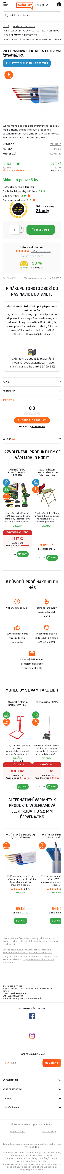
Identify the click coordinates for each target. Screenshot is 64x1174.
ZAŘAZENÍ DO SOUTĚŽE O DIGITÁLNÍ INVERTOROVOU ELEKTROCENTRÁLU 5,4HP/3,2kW (32, 362)
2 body (42, 210)
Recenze (9, 400)
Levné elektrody (29, 941)
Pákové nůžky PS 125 (47, 702)
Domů (6, 26)
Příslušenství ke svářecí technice (25, 31)
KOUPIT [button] (24, 554)
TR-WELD (55, 144)
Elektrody (55, 31)
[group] (17, 514)
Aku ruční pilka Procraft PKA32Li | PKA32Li (17, 472)
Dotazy (9, 438)
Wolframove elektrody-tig (22, 35)
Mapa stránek (17, 1131)
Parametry (9, 391)
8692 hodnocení (40, 251)
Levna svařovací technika (16, 938)
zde (37, 1147)
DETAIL (20, 921)
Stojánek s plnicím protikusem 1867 (17, 703)
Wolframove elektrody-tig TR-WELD (42, 278)
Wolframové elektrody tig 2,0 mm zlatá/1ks (20, 836)
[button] (23, 554)
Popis (6, 382)
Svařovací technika (24, 26)
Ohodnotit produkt (32, 420)
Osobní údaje (49, 1131)
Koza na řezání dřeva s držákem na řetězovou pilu (47, 472)
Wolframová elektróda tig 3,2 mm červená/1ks (27, 952)
